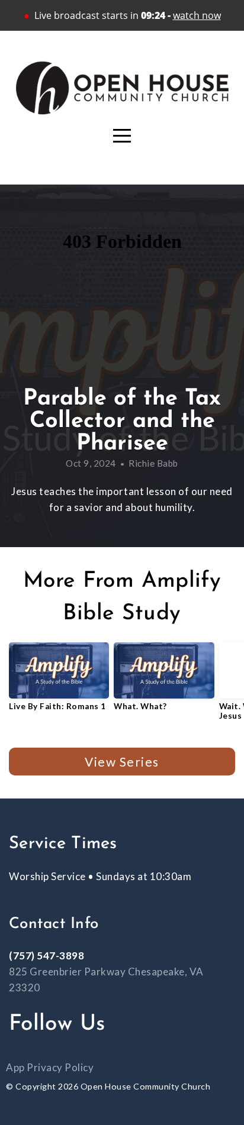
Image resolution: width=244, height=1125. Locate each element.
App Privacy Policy (50, 1067)
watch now (197, 15)
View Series (122, 761)
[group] (59, 681)
